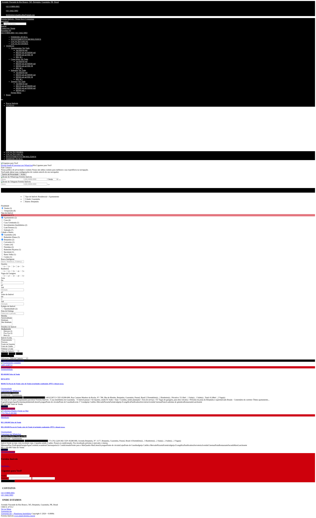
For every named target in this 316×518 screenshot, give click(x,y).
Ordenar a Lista (7, 349)
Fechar (19, 354)
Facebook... (5, 466)
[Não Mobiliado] (6, 322)
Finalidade (5, 206)
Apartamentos (16, 48)
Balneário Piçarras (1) (12, 249)
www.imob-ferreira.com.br (24, 516)
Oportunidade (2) (10, 309)
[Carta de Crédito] (8, 346)
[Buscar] (2, 24)
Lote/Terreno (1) (10, 227)
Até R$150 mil (21, 84)
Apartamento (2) (10, 218)
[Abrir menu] (2, 99)
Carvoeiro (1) (9, 242)
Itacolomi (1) (9, 252)
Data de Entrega (7, 311)
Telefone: (4, 478)
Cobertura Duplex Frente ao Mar (14, 436)
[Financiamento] (8, 340)
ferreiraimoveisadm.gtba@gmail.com (20, 15)
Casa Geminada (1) (11, 223)
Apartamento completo (10, 393)
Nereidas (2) (9, 247)
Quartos (4, 264)
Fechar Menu (16, 93)
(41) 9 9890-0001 (13, 6)
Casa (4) (7, 220)
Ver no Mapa (6, 509)
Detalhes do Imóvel (8, 327)
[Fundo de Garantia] (8, 344)
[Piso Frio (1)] (12, 333)
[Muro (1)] (12, 335)
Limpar (12, 354)
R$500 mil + (21, 90)
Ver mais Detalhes (8, 409)
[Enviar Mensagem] (49, 184)
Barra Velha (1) (10, 254)
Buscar (4, 354)
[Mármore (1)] (12, 331)
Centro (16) (8, 245)
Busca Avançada (7, 356)
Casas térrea (15, 59)
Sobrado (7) (8, 230)
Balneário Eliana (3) (12, 237)
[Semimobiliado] (6, 318)
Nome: (3, 476)
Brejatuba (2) (9, 240)
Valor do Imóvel (7, 294)
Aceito (23, 174)
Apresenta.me (6, 511)
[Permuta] (8, 342)
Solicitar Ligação (8, 481)
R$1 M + (19, 57)
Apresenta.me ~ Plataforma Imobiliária (16, 514)
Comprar (4, 406)
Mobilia (4, 316)
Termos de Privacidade (10, 174)
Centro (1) (8, 257)
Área (3, 278)
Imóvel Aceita (6, 338)
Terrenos (14, 81)
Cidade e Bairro (7, 232)
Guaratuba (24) (10, 235)
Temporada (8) (10, 211)
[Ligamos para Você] (9, 163)
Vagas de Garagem (8, 273)
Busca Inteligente (7, 259)
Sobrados (14, 70)
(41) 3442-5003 (12, 11)
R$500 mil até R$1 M (24, 55)
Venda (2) (8, 208)
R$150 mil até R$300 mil (26, 86)
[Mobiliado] (6, 320)
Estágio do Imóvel (8, 306)
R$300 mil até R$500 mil (26, 88)
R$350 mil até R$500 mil (26, 53)
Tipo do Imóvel (7, 213)
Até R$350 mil (21, 50)
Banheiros (5, 269)
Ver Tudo (26, 48)
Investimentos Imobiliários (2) (15, 225)
